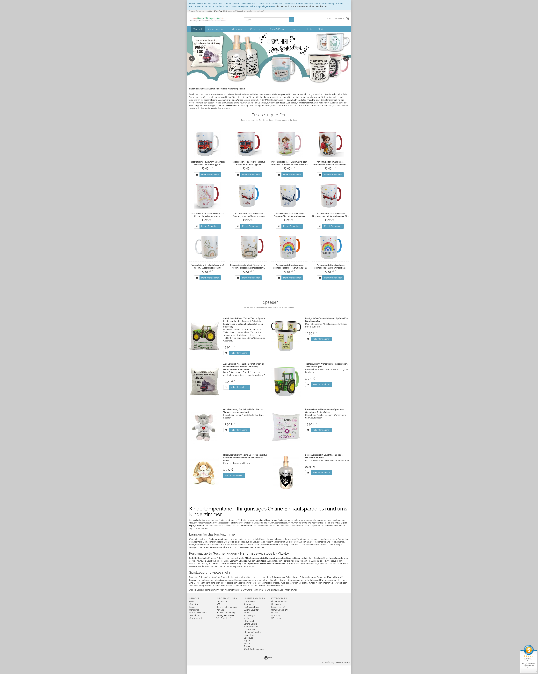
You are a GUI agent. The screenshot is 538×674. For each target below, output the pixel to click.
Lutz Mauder (249, 629)
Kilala (246, 618)
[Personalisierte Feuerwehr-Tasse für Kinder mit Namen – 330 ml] (248, 144)
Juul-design (249, 615)
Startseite (198, 29)
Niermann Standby (252, 632)
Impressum (221, 601)
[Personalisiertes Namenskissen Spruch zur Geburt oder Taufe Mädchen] (286, 427)
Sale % (308, 29)
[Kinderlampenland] (208, 19)
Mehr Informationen (210, 175)
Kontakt (192, 601)
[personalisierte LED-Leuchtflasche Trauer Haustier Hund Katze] (286, 472)
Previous (192, 58)
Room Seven (249, 635)
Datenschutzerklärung (226, 607)
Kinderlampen (215, 29)
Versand (220, 610)
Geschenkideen (273, 586)
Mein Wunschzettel (198, 613)
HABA (246, 613)
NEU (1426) (276, 618)
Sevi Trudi (248, 638)
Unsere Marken (254, 598)
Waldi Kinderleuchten (254, 649)
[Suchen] (291, 19)
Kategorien (279, 598)
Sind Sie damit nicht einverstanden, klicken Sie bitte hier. (301, 6)
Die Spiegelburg (251, 607)
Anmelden (339, 18)
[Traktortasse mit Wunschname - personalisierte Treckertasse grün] (286, 381)
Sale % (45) (276, 615)
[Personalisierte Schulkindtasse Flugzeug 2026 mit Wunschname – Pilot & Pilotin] (330, 195)
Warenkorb (194, 604)
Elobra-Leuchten (251, 610)
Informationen (226, 598)
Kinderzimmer (236, 29)
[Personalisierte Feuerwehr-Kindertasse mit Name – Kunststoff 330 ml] (207, 144)
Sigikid (247, 641)
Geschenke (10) (278, 607)
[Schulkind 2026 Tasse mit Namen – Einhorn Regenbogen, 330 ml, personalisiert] (207, 195)
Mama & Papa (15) (279, 610)
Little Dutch (249, 621)
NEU (320, 29)
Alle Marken (249, 601)
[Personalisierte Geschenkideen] (269, 58)
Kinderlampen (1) (279, 601)
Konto (191, 607)
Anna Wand (249, 604)
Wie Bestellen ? (223, 618)
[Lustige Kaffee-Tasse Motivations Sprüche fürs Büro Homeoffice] (286, 336)
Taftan (247, 643)
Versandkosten (343, 662)
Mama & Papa (276, 29)
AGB (218, 604)
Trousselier (249, 646)
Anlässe (294, 29)
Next (346, 58)
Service (194, 598)
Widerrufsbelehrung (225, 613)
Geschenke (256, 29)
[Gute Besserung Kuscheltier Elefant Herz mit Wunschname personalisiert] (204, 427)
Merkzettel (194, 610)
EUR (328, 18)
